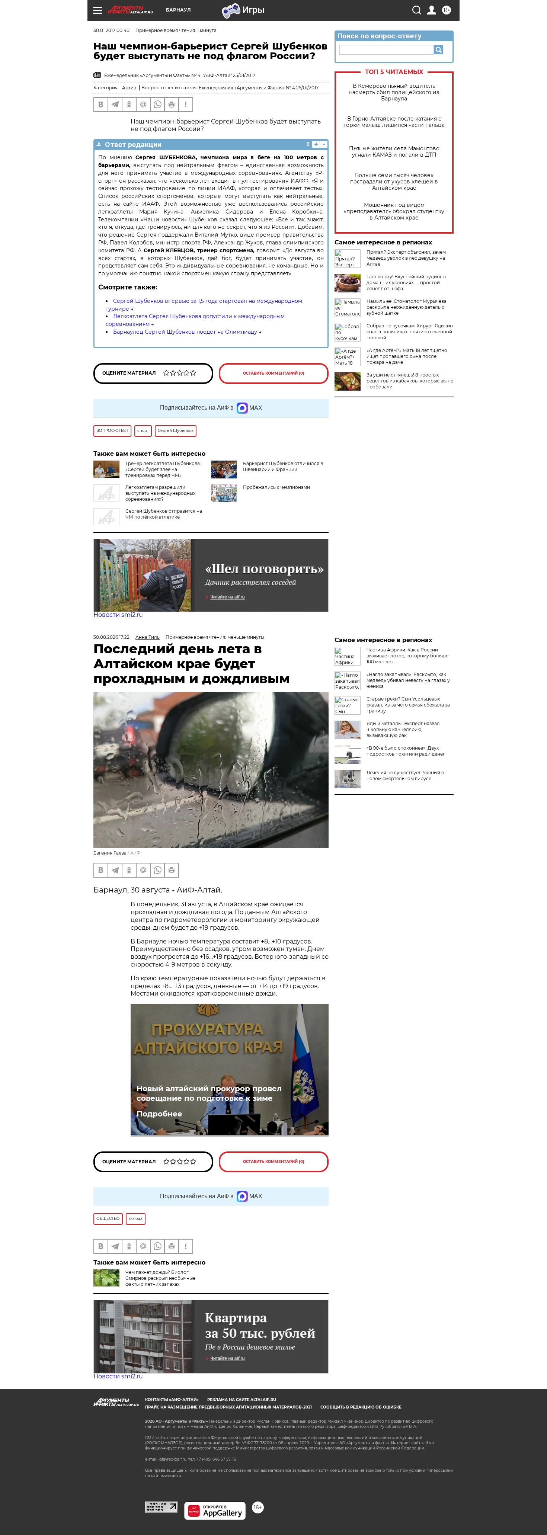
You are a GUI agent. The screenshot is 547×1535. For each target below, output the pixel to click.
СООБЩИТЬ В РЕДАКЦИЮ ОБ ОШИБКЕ (361, 1407)
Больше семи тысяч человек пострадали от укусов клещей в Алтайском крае (394, 181)
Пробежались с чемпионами (276, 487)
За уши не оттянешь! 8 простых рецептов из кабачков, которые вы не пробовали (410, 381)
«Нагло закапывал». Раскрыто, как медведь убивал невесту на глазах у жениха (408, 680)
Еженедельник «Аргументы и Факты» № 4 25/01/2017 (259, 87)
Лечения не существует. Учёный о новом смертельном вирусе (405, 775)
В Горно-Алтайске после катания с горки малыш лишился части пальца (394, 122)
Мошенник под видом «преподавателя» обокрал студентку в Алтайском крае (394, 211)
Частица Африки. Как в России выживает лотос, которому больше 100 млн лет (407, 655)
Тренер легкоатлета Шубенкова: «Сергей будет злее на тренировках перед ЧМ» (163, 469)
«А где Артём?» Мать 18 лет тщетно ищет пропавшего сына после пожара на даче (407, 356)
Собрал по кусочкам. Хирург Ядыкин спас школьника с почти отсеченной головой (410, 331)
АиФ (135, 853)
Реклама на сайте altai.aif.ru (241, 1399)
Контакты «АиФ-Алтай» (172, 1399)
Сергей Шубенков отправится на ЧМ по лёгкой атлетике (163, 514)
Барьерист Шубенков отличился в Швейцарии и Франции (283, 466)
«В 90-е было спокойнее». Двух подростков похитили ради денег (406, 751)
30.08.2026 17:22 (111, 637)
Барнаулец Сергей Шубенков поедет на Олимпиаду (185, 332)
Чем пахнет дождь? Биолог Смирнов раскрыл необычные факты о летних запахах (160, 1278)
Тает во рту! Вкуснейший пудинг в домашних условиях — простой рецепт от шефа (406, 282)
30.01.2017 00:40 (111, 30)
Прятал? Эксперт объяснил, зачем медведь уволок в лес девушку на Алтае (406, 258)
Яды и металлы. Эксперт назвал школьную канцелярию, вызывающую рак (403, 729)
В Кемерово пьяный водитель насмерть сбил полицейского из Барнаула (394, 92)
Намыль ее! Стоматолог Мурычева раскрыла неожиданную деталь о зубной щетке (407, 307)
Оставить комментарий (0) (273, 373)
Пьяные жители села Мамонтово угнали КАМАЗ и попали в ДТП (394, 151)
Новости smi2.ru (118, 614)
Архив (129, 87)
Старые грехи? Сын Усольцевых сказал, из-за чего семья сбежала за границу (408, 705)
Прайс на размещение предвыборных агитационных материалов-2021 (228, 1407)
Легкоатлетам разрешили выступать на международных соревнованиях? (160, 493)
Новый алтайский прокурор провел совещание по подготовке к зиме (209, 1093)
